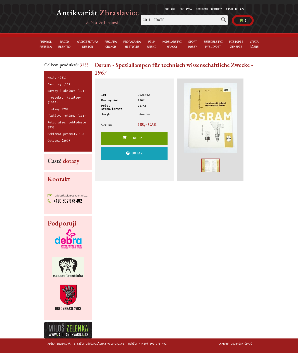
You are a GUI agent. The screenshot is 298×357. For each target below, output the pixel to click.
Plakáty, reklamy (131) (67, 115)
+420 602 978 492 (67, 201)
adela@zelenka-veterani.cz (70, 195)
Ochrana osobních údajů (235, 343)
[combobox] (184, 20)
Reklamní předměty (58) (67, 134)
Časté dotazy (235, 9)
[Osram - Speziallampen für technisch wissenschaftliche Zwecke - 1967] (210, 118)
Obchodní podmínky (209, 9)
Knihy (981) (57, 77)
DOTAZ (136, 153)
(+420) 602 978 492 (152, 343)
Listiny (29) (58, 109)
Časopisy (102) (60, 84)
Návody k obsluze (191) (67, 90)
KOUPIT (136, 138)
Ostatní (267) (59, 140)
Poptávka (186, 9)
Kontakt (170, 9)
